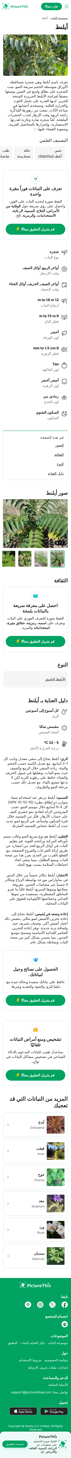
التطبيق (12, 1343)
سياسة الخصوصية (56, 1360)
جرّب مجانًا (51, 6)
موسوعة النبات (59, 18)
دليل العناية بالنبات (33, 1343)
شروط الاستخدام (30, 1360)
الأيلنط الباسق (55, 679)
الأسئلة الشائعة (58, 1385)
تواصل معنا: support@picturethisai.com (39, 1392)
